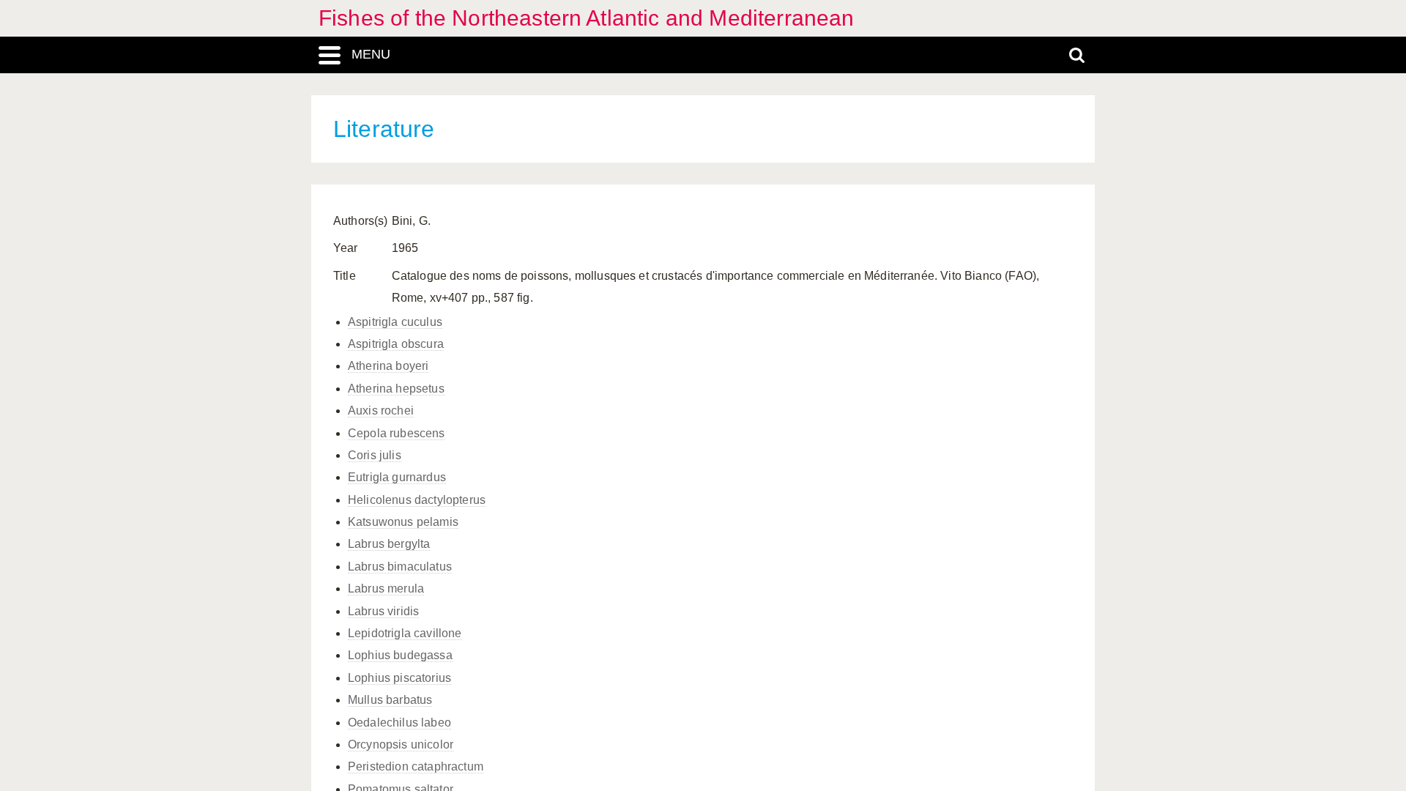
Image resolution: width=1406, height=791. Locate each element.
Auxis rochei (381, 410)
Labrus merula (386, 588)
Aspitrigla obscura (396, 344)
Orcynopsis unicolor (400, 744)
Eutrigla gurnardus (397, 477)
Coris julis (374, 455)
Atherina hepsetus (396, 388)
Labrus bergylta (389, 544)
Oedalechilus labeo (399, 722)
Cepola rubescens (396, 433)
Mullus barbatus (390, 700)
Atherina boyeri (388, 366)
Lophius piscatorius (399, 678)
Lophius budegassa (400, 655)
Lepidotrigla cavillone (405, 633)
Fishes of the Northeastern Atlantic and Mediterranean (586, 18)
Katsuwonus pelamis (403, 522)
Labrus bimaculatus (400, 566)
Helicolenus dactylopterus (417, 500)
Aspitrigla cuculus (395, 322)
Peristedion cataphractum (415, 766)
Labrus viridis (383, 611)
